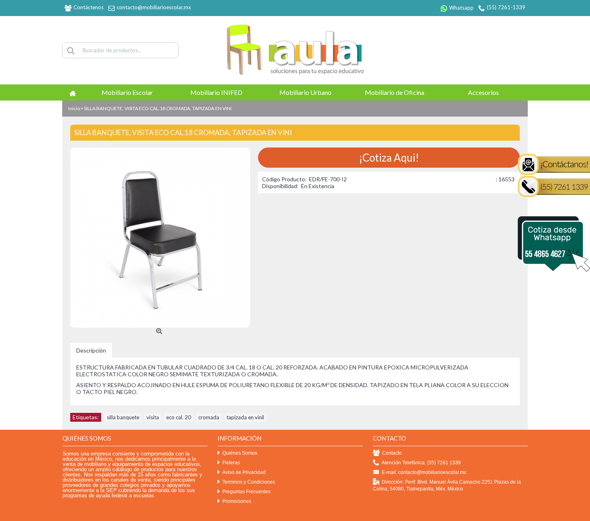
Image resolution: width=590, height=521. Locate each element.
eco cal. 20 (178, 417)
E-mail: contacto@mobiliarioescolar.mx (424, 472)
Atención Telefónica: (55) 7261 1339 (421, 463)
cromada (208, 417)
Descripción (91, 350)
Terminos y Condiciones (248, 482)
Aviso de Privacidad (244, 472)
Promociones (236, 501)
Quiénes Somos (239, 453)
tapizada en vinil (245, 417)
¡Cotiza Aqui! (389, 157)
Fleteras (231, 463)
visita (152, 417)
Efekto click (13, 518)
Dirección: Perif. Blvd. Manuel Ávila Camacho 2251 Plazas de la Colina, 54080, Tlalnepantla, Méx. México (447, 485)
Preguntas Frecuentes (246, 491)
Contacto (392, 453)
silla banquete (123, 417)
